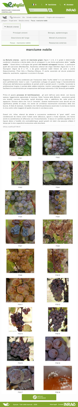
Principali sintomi (20, 32)
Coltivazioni (16, 17)
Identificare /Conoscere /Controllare (11, 11)
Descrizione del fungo (20, 38)
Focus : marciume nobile (39, 20)
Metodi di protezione (57, 38)
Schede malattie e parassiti (36, 17)
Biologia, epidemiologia (58, 32)
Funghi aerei (13, 20)
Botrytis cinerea (24, 20)
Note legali (53, 404)
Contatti (60, 404)
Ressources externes (57, 43)
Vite (23, 17)
